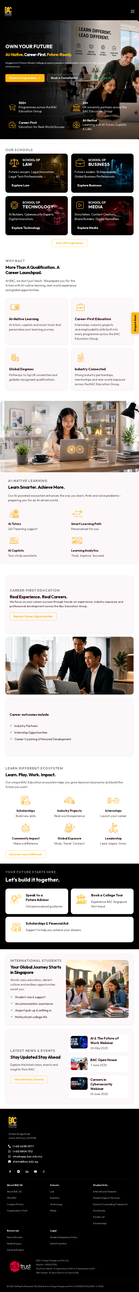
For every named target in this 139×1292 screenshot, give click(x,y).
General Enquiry (15, 1249)
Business (54, 1197)
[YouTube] (35, 1171)
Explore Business (89, 185)
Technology (56, 1204)
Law (52, 1191)
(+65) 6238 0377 (23, 1146)
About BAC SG (14, 1191)
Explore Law (20, 185)
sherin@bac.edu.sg (25, 1161)
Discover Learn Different (25, 854)
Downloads (99, 1210)
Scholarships (100, 1223)
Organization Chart (17, 1210)
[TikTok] (44, 1171)
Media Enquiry (14, 1243)
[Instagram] (18, 1171)
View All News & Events (29, 1079)
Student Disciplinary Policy (63, 1237)
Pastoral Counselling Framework (110, 1204)
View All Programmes (69, 243)
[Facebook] (10, 1171)
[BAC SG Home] (8, 11)
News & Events (14, 1237)
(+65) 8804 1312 (23, 1151)
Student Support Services (106, 1197)
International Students (104, 1191)
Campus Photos (15, 1204)
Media (53, 1210)
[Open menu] (133, 11)
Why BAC (12, 1197)
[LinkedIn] (27, 1171)
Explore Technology (26, 228)
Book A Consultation (64, 78)
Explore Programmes (23, 78)
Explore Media (87, 228)
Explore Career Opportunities (33, 616)
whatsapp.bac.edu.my (27, 1156)
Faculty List (99, 1216)
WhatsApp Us (102, 78)
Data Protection (58, 1243)
